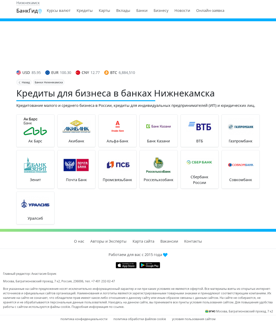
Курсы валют (59, 10)
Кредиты (85, 10)
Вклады (123, 10)
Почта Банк (76, 179)
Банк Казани (158, 141)
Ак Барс (35, 141)
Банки (142, 10)
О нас (79, 241)
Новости (182, 10)
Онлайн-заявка (210, 10)
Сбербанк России (199, 179)
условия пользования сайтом (194, 319)
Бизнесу (161, 10)
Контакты (193, 241)
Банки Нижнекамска (49, 82)
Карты (104, 10)
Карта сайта (143, 241)
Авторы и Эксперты (108, 241)
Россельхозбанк (158, 179)
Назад (25, 82)
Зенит (35, 179)
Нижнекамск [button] (28, 2)
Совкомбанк (240, 179)
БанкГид (27, 10)
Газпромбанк (241, 141)
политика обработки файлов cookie (139, 319)
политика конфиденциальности (83, 319)
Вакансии (169, 241)
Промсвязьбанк (117, 179)
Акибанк (76, 141)
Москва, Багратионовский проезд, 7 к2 (244, 311)
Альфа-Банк (117, 141)
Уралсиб (35, 218)
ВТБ (199, 141)
